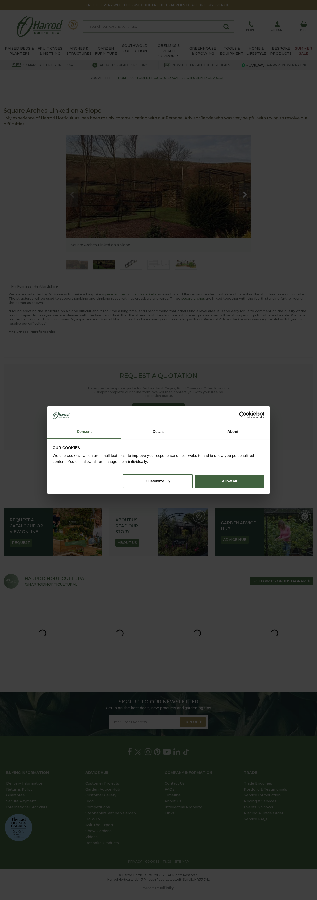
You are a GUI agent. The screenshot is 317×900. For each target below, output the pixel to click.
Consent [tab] (84, 431)
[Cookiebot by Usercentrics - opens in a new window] (242, 415)
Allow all (229, 481)
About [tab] (232, 431)
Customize (155, 481)
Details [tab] (159, 431)
